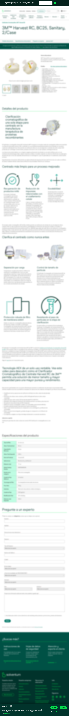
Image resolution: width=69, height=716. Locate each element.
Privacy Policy (7, 713)
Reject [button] (63, 707)
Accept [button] (54, 707)
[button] (56, 712)
